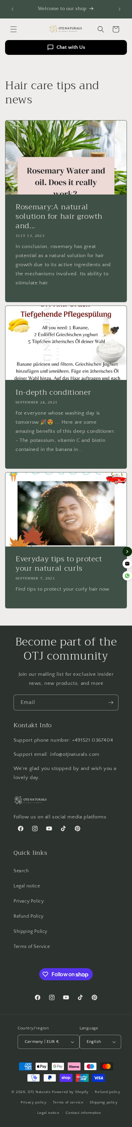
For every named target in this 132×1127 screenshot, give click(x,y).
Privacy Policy (29, 901)
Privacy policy (34, 1102)
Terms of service (68, 1102)
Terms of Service (32, 946)
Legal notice (27, 886)
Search (21, 871)
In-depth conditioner (53, 392)
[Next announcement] (119, 9)
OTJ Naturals (40, 1092)
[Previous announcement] (12, 9)
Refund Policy (29, 916)
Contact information (83, 1113)
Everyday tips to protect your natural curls (59, 563)
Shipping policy (104, 1102)
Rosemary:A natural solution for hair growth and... (59, 216)
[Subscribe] (110, 702)
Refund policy (107, 1092)
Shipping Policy (30, 931)
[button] (13, 29)
